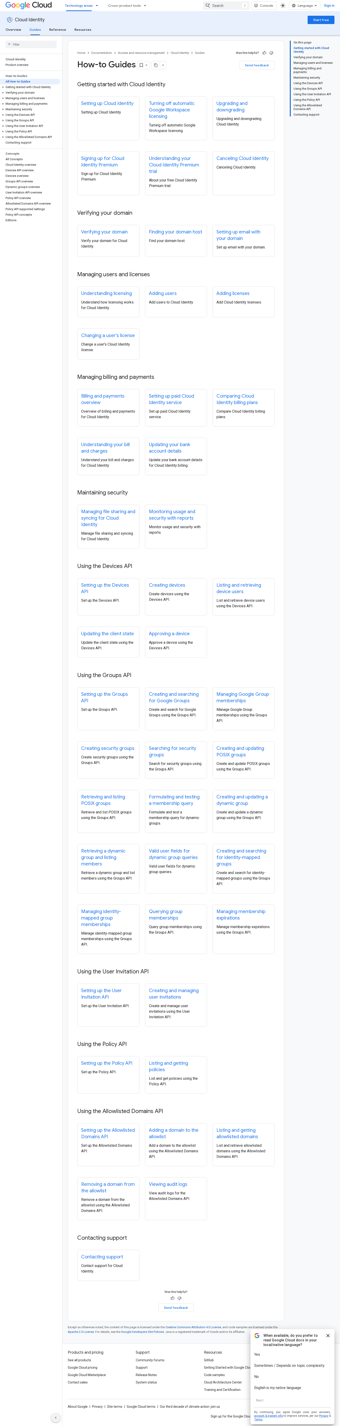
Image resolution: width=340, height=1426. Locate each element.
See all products (79, 1360)
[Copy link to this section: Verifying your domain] (137, 213)
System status (146, 1382)
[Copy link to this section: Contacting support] (131, 1238)
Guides (35, 30)
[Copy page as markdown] (156, 65)
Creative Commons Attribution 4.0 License (193, 1327)
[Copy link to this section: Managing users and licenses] (154, 275)
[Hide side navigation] (55, 1417)
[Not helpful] (271, 52)
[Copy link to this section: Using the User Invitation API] (153, 972)
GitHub (209, 1360)
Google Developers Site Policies (142, 1332)
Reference (57, 30)
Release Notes (146, 1375)
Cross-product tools (124, 5)
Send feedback (257, 65)
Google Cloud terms (141, 1406)
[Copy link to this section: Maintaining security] (132, 493)
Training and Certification (222, 1390)
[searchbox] (31, 44)
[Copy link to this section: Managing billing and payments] (159, 377)
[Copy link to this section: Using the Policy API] (131, 1044)
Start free (321, 20)
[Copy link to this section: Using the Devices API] (137, 566)
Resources (82, 30)
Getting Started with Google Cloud (228, 1367)
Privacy (97, 1406)
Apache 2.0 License (81, 1332)
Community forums (150, 1360)
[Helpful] (264, 52)
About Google (78, 1406)
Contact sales (78, 1382)
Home (81, 53)
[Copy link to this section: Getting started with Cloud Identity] (170, 85)
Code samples (214, 1375)
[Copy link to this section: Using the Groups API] (136, 675)
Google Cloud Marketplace (87, 1375)
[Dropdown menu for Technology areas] (98, 5)
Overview (13, 30)
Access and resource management (141, 53)
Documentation (101, 53)
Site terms (114, 1406)
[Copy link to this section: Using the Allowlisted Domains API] (167, 1111)
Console (266, 5)
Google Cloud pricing (82, 1367)
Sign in (329, 5)
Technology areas (79, 5)
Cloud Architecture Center (223, 1382)
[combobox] (226, 5)
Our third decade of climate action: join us (190, 1406)
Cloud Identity (30, 20)
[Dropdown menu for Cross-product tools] (146, 5)
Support (142, 1367)
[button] (30, 87)
